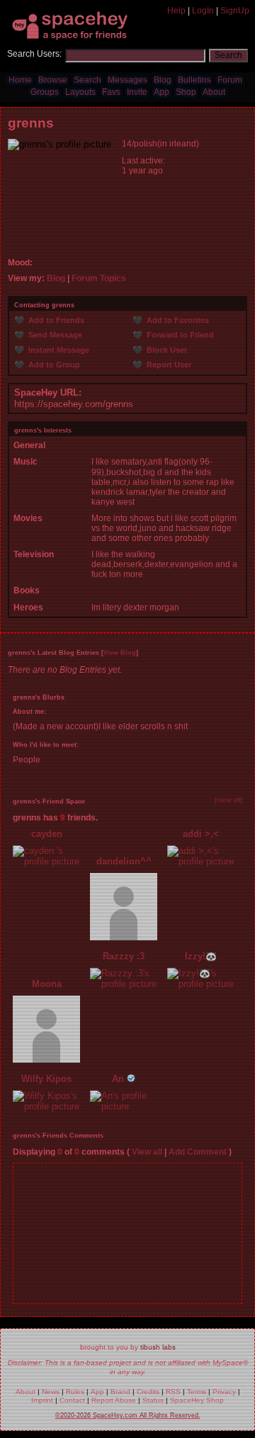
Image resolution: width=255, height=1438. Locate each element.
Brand (120, 1392)
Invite (137, 92)
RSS (173, 1392)
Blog (162, 80)
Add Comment (198, 1152)
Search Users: (34, 54)
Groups (44, 92)
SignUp (234, 11)
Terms (196, 1392)
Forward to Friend (179, 335)
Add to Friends (55, 320)
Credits (148, 1392)
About (214, 92)
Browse (52, 80)
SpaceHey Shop (197, 1400)
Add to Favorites (176, 320)
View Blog (119, 652)
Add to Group (53, 364)
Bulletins (194, 80)
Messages (127, 80)
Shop (186, 92)
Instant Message (57, 350)
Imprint (42, 1400)
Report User (167, 364)
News (51, 1392)
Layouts (80, 92)
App (161, 92)
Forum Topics (99, 278)
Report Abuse (113, 1400)
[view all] (228, 800)
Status (153, 1400)
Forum (229, 80)
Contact (72, 1400)
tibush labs (158, 1347)
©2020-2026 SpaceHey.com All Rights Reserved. (127, 1415)
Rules (75, 1392)
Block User (165, 350)
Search (228, 55)
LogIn (203, 11)
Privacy (224, 1392)
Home (20, 80)
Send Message (54, 335)
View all (147, 1152)
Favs (111, 92)
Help (176, 11)
